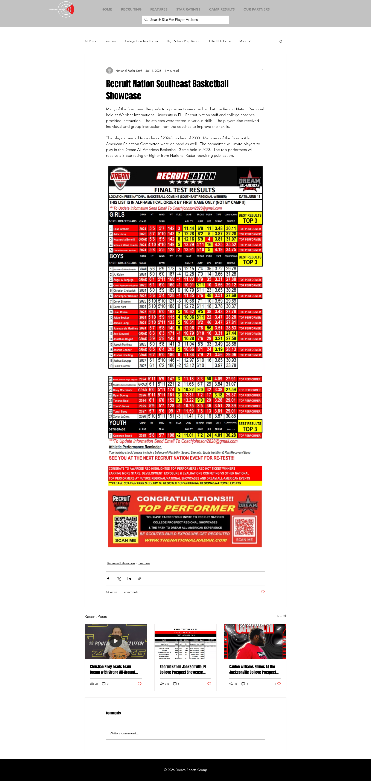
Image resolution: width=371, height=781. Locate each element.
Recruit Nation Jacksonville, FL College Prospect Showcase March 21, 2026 (183, 669)
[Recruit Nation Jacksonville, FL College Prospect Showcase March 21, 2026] (186, 641)
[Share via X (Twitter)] (119, 579)
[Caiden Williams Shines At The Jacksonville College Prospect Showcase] (255, 641)
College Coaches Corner (141, 41)
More (242, 41)
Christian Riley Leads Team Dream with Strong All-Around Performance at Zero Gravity (112, 669)
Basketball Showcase (121, 563)
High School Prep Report (184, 41)
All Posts (90, 41)
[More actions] (262, 70)
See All (281, 616)
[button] (281, 41)
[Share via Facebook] (108, 579)
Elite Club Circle (220, 41)
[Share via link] (140, 579)
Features (110, 41)
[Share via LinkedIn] (129, 579)
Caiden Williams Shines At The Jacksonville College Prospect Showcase (252, 669)
